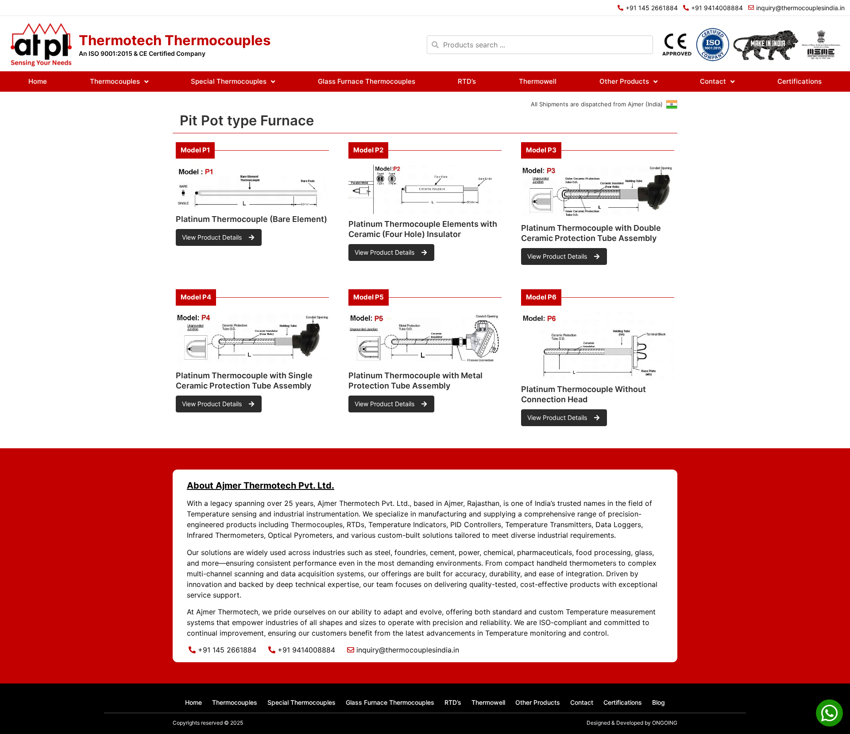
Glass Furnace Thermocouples (366, 81)
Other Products (624, 81)
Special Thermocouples (229, 81)
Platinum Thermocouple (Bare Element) (251, 219)
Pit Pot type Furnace (247, 120)
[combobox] (540, 44)
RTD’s (467, 81)
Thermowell (537, 81)
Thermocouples (115, 81)
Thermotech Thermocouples (174, 40)
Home (37, 81)
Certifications (799, 81)
